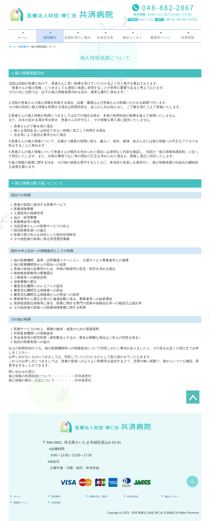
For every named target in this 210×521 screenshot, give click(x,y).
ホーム (22, 37)
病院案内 (49, 37)
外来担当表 (105, 37)
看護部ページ (160, 37)
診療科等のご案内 (77, 37)
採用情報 (187, 37)
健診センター (132, 37)
